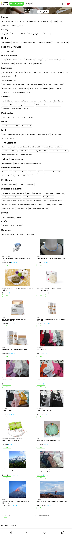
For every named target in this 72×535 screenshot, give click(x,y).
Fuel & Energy (49, 193)
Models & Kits (23, 151)
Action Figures (16, 147)
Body (3, 34)
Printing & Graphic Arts (58, 204)
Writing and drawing (8, 234)
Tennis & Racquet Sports (9, 88)
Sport (40, 101)
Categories (18, 3)
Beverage (10, 51)
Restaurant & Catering (8, 208)
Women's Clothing (7, 21)
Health (4, 101)
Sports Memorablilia (19, 176)
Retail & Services (22, 208)
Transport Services (55, 105)
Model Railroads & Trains (9, 151)
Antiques (4, 172)
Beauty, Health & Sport (28, 134)
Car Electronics (18, 72)
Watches (14, 25)
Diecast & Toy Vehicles (40, 147)
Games (60, 147)
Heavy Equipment (48, 197)
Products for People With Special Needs (25, 42)
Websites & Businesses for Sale (38, 208)
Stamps (30, 176)
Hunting (59, 88)
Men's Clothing (19, 21)
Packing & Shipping (44, 204)
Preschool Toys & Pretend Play (38, 151)
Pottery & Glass (6, 176)
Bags (60, 21)
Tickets (16, 163)
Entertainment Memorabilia (53, 172)
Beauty (10, 101)
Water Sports (34, 88)
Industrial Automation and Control (37, 201)
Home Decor (30, 60)
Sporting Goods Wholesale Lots (22, 92)
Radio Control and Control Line (59, 151)
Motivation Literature (8, 138)
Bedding (38, 60)
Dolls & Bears (6, 147)
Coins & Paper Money (20, 172)
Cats (8, 117)
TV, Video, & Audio (62, 72)
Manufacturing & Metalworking (27, 204)
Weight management (45, 42)
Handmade (5, 226)
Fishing (52, 88)
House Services (29, 105)
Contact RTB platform (10, 525)
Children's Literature (14, 134)
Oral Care (56, 42)
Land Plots (21, 184)
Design (21, 105)
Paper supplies (20, 234)
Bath (3, 60)
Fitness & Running (36, 84)
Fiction (4, 134)
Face (8, 34)
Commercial (30, 184)
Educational (52, 147)
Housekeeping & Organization (56, 60)
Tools (30, 63)
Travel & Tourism (7, 163)
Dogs (3, 117)
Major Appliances (21, 63)
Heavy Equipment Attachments (32, 197)
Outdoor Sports (23, 88)
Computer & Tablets (49, 72)
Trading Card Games (26, 154)
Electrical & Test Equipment (35, 193)
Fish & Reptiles (22, 117)
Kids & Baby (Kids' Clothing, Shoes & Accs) (38, 21)
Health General (6, 42)
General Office (60, 193)
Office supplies (31, 234)
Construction (21, 193)
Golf (61, 84)
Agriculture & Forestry (8, 193)
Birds (13, 117)
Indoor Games (6, 92)
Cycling (56, 84)
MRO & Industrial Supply (9, 204)
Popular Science (56, 134)
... (26, 516)
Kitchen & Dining (12, 60)
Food (3, 51)
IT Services (13, 105)
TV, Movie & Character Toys (10, 154)
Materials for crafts (16, 226)
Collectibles (32, 172)
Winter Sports (44, 88)
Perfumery (47, 34)
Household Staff (16, 108)
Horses (31, 117)
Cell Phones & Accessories (33, 72)
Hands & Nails (21, 34)
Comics (40, 172)
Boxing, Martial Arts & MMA (21, 84)
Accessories (5, 25)
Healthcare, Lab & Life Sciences (11, 197)
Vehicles (18, 217)
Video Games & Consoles (9, 76)
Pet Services (5, 108)
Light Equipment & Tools (56, 201)
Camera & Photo (7, 72)
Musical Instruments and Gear (11, 126)
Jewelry (21, 25)
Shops (29, 3)
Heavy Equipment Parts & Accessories (13, 201)
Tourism (26, 108)
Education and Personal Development (25, 101)
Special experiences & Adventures (31, 163)
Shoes (55, 21)
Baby (44, 60)
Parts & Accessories (8, 217)
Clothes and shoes (41, 105)
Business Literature (43, 134)
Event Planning (58, 101)
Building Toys (27, 147)
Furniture (21, 60)
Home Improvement (8, 63)
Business (4, 105)
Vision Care (64, 42)
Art (10, 172)
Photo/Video (48, 101)
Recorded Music (26, 126)
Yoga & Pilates (6, 84)
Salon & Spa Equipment (34, 34)
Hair (13, 34)
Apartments (12, 184)
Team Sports (48, 84)
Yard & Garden (38, 63)
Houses (4, 184)
